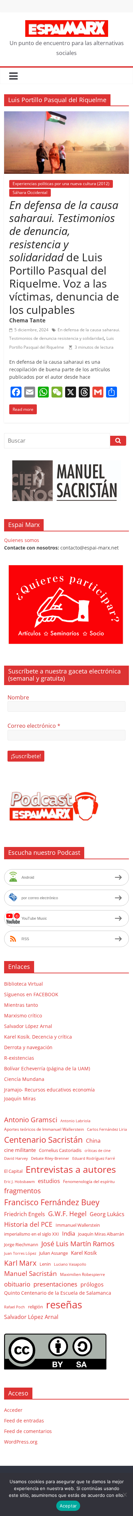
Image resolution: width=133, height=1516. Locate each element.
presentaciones (55, 1284)
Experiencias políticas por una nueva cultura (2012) (61, 183)
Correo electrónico (34, 725)
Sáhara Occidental (30, 192)
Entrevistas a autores (71, 1169)
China (93, 1140)
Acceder (13, 1410)
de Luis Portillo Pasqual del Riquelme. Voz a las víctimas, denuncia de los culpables (64, 257)
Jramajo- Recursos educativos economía (49, 1089)
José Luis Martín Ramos (78, 1243)
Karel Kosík (84, 1252)
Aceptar (68, 1505)
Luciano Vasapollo (70, 1264)
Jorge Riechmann (21, 1244)
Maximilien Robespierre (82, 1274)
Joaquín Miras (20, 1098)
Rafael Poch (14, 1306)
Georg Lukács (107, 1214)
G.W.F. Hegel (67, 1213)
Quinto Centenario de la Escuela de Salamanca (57, 1293)
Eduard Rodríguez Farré (93, 1158)
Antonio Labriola (75, 1120)
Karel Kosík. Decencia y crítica (38, 1036)
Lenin (45, 1264)
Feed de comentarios (28, 1431)
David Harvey (16, 1158)
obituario (17, 1284)
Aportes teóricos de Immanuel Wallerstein (44, 1129)
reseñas (64, 1304)
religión (35, 1307)
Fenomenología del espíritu (89, 1181)
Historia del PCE (28, 1224)
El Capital (13, 1171)
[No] (124, 1494)
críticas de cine (97, 1150)
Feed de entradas (24, 1420)
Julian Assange (53, 1253)
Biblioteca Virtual (23, 983)
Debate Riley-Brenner (50, 1158)
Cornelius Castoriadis (60, 1150)
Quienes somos (21, 540)
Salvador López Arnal (28, 1026)
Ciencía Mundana (24, 1079)
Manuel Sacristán (30, 1273)
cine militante (20, 1149)
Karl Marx (20, 1263)
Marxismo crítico (23, 1015)
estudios (49, 1181)
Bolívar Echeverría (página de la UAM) (47, 1068)
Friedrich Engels (24, 1214)
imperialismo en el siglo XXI (31, 1234)
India (68, 1233)
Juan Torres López (20, 1253)
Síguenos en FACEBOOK (31, 994)
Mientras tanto (21, 1005)
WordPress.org (21, 1441)
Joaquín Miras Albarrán (101, 1234)
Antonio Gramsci (30, 1119)
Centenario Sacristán (43, 1139)
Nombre (18, 697)
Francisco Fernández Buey (52, 1202)
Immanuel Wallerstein (78, 1225)
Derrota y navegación (28, 1047)
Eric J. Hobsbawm (19, 1181)
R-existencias (19, 1058)
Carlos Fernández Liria (107, 1129)
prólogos (92, 1284)
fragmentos (22, 1190)
